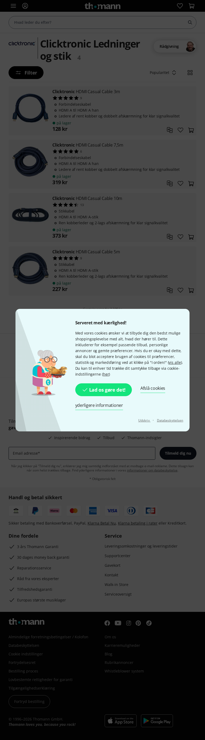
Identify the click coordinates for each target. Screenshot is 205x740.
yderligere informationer (99, 405)
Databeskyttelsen (170, 420)
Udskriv (144, 420)
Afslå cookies (152, 388)
